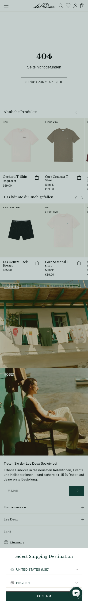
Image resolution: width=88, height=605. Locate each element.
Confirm (44, 596)
